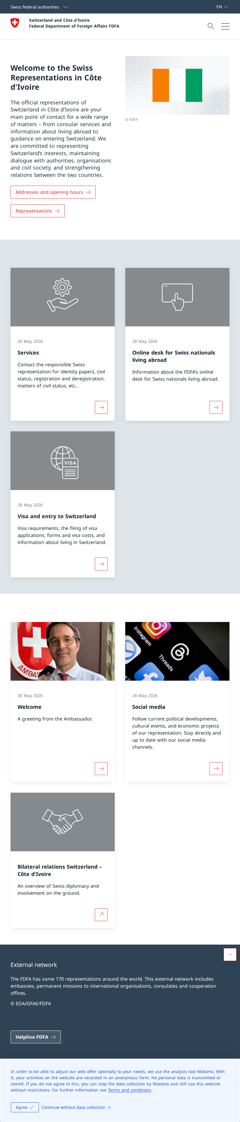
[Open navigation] (225, 26)
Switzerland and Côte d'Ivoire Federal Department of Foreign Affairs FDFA (74, 22)
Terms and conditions (129, 1090)
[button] (230, 954)
